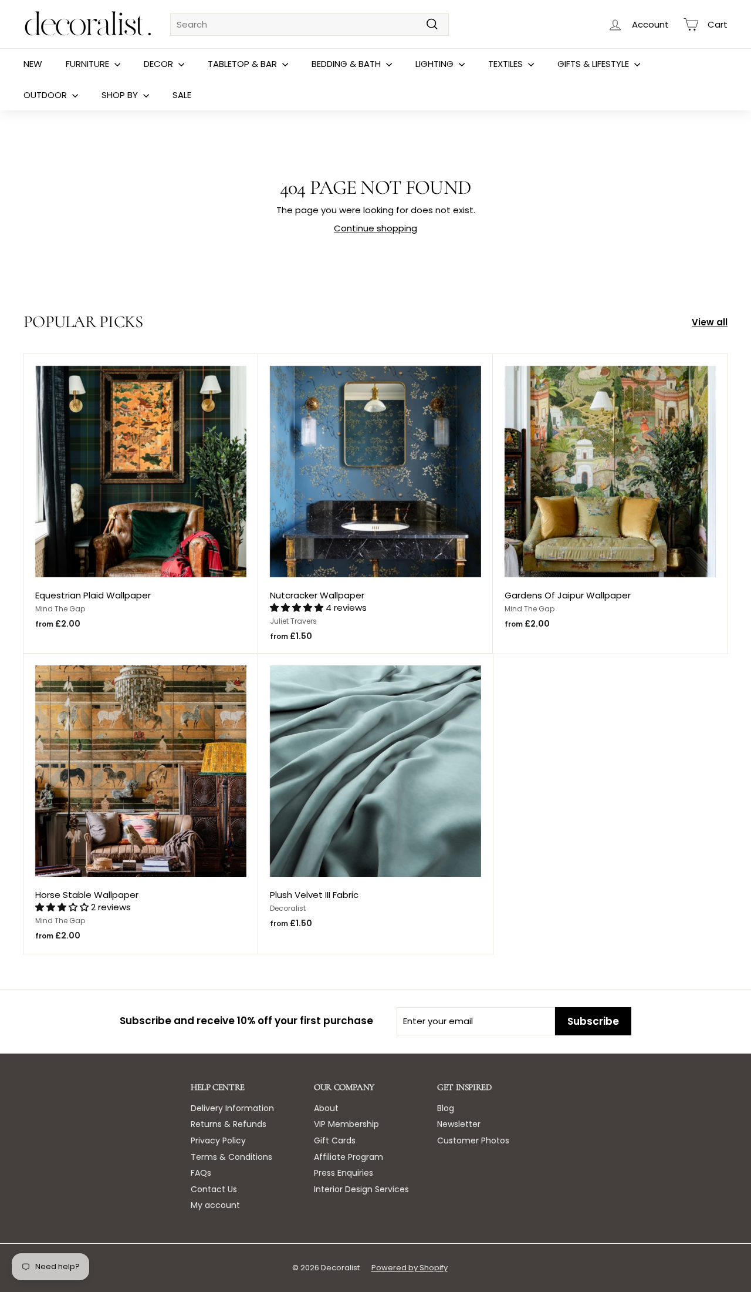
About (326, 1108)
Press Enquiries (343, 1173)
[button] (298, 607)
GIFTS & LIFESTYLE (594, 64)
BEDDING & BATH (347, 64)
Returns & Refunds (228, 1124)
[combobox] (309, 24)
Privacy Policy (218, 1140)
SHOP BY (121, 95)
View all (710, 322)
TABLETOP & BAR (243, 64)
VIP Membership (346, 1124)
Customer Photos (473, 1140)
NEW (32, 64)
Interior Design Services (361, 1189)
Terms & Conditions (231, 1157)
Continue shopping (375, 228)
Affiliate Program (348, 1157)
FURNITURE (88, 64)
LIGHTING (435, 64)
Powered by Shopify (409, 1267)
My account (215, 1205)
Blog (445, 1108)
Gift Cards (335, 1140)
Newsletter (459, 1124)
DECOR (159, 64)
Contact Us (214, 1189)
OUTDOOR (46, 95)
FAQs (201, 1173)
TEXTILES (506, 64)
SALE (181, 95)
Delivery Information (232, 1108)
